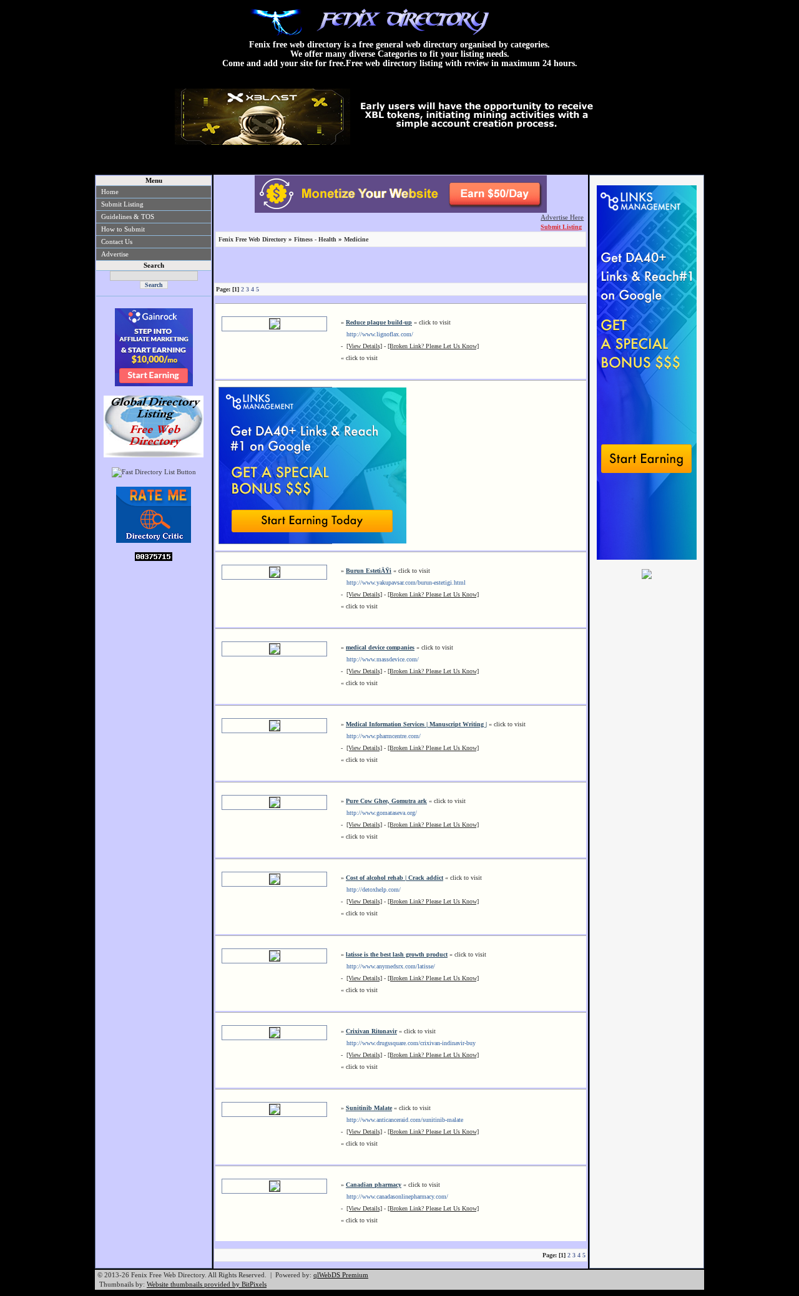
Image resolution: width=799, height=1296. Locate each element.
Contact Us (116, 241)
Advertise (115, 254)
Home (110, 191)
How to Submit (123, 229)
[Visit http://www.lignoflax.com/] (274, 327)
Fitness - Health (315, 239)
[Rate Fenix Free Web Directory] (153, 540)
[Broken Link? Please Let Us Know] (433, 346)
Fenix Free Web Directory (252, 239)
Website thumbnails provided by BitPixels (207, 1284)
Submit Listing (122, 204)
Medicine (356, 239)
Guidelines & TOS (127, 216)
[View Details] (364, 346)
